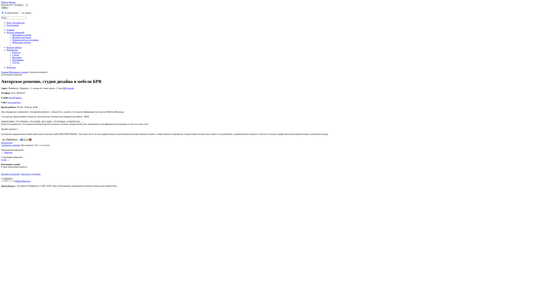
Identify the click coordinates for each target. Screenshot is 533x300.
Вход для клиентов (16, 23)
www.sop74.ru (14, 102)
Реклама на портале (10, 174)
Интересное (12, 50)
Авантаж (8, 152)
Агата (4, 159)
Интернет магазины (21, 37)
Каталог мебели (14, 47)
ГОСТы (15, 62)
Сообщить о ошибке (10, 145)
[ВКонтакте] (21, 139)
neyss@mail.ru (15, 98)
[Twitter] (24, 139)
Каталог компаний (15, 32)
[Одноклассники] (27, 139)
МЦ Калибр (68, 88)
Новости (16, 52)
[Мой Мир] (30, 139)
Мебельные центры (21, 42)
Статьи (15, 55)
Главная (10, 30)
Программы (17, 60)
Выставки (17, 57)
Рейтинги (11, 67)
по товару (26, 13)
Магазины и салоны (21, 35)
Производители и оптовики (25, 40)
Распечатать (6, 143)
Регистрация (13, 25)
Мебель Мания (8, 2)
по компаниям (11, 13)
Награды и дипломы (31, 174)
